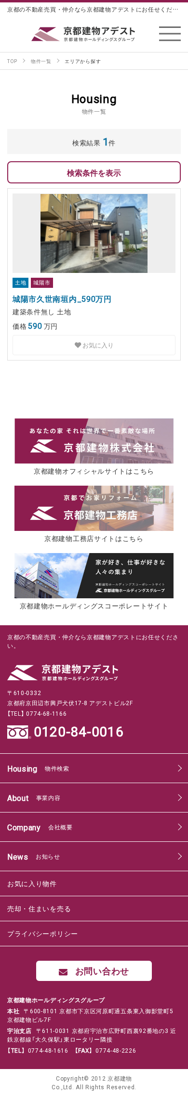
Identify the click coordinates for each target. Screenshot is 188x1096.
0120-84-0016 (78, 731)
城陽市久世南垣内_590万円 (62, 298)
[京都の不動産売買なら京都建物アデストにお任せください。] (94, 33)
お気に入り (97, 344)
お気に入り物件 (32, 883)
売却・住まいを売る (39, 908)
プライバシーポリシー (42, 933)
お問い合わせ (102, 970)
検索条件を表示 (94, 172)
